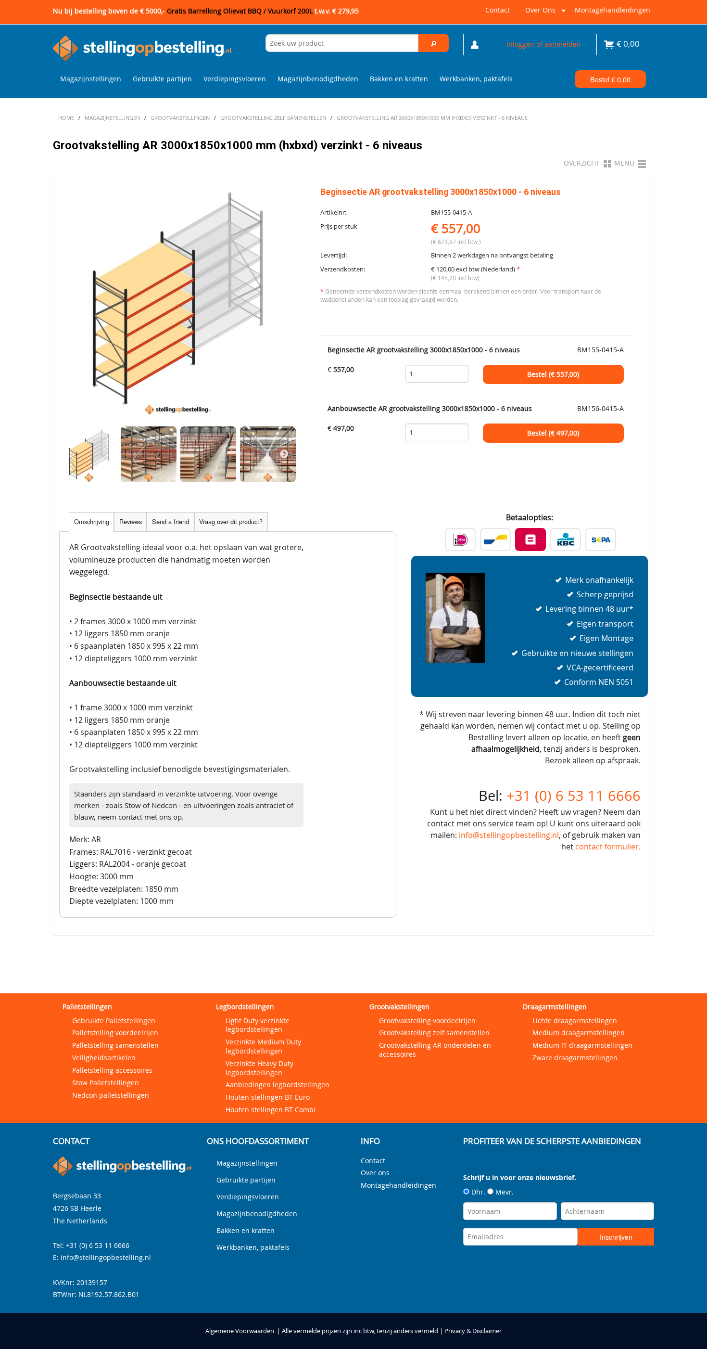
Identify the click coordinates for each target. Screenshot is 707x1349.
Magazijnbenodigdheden (318, 78)
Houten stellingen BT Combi (271, 1109)
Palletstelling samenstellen (115, 1045)
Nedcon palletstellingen (110, 1095)
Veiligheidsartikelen (104, 1057)
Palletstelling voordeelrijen (115, 1032)
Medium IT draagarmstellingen (582, 1045)
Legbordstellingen (245, 1006)
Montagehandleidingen (612, 9)
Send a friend (170, 521)
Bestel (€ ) (553, 374)
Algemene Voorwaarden (239, 1331)
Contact (497, 9)
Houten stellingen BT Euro (268, 1097)
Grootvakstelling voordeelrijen (427, 1020)
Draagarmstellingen (555, 1006)
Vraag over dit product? (231, 521)
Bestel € (610, 79)
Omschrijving (91, 521)
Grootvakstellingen (399, 1006)
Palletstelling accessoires (112, 1070)
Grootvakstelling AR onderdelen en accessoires (435, 1050)
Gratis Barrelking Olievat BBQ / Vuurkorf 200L (263, 10)
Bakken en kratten (399, 78)
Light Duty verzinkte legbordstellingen (258, 1025)
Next (284, 454)
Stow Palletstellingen (105, 1082)
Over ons (538, 13)
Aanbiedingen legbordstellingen (277, 1084)
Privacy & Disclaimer (473, 1331)
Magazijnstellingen (90, 78)
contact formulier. (608, 846)
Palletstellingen (87, 1006)
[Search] (433, 43)
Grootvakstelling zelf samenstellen (434, 1032)
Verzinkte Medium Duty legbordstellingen (263, 1046)
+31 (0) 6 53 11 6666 (573, 795)
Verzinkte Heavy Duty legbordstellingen (259, 1068)
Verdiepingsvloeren (234, 78)
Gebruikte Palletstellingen (113, 1020)
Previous (71, 454)
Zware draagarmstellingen (575, 1057)
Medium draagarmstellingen (578, 1032)
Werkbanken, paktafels (476, 78)
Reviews (130, 521)
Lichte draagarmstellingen (574, 1020)
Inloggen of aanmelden (543, 44)
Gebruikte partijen (162, 78)
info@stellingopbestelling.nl (509, 835)
